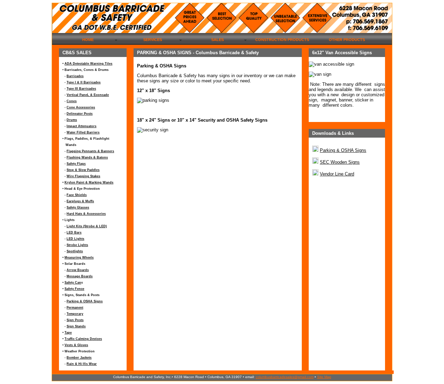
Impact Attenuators (81, 126)
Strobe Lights (77, 245)
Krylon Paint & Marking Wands (89, 182)
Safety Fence (74, 289)
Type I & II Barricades (84, 82)
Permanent (75, 307)
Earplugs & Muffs (80, 201)
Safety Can (73, 282)
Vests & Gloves (76, 345)
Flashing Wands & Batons (87, 157)
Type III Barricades (81, 88)
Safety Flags (76, 163)
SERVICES (152, 40)
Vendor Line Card (337, 174)
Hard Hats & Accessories (86, 213)
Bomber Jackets (79, 357)
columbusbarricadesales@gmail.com (285, 377)
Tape (68, 332)
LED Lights (75, 238)
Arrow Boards (78, 270)
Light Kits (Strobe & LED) (87, 226)
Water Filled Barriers (83, 132)
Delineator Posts (80, 113)
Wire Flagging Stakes (83, 176)
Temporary (75, 314)
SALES (217, 40)
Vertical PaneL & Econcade (88, 95)
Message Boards (80, 276)
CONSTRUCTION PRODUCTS (282, 40)
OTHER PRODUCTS (347, 40)
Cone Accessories (81, 107)
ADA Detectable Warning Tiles (88, 63)
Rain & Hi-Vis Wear (82, 364)
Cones (72, 101)
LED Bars (74, 232)
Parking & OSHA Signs (85, 301)
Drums (72, 120)
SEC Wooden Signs (340, 162)
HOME (88, 40)
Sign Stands (76, 326)
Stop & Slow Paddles (83, 170)
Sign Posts (75, 320)
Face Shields (77, 195)
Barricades (75, 76)
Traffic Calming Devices (83, 339)
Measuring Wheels (79, 257)
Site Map (324, 377)
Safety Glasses (78, 207)
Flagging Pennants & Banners (90, 151)
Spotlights (75, 251)
